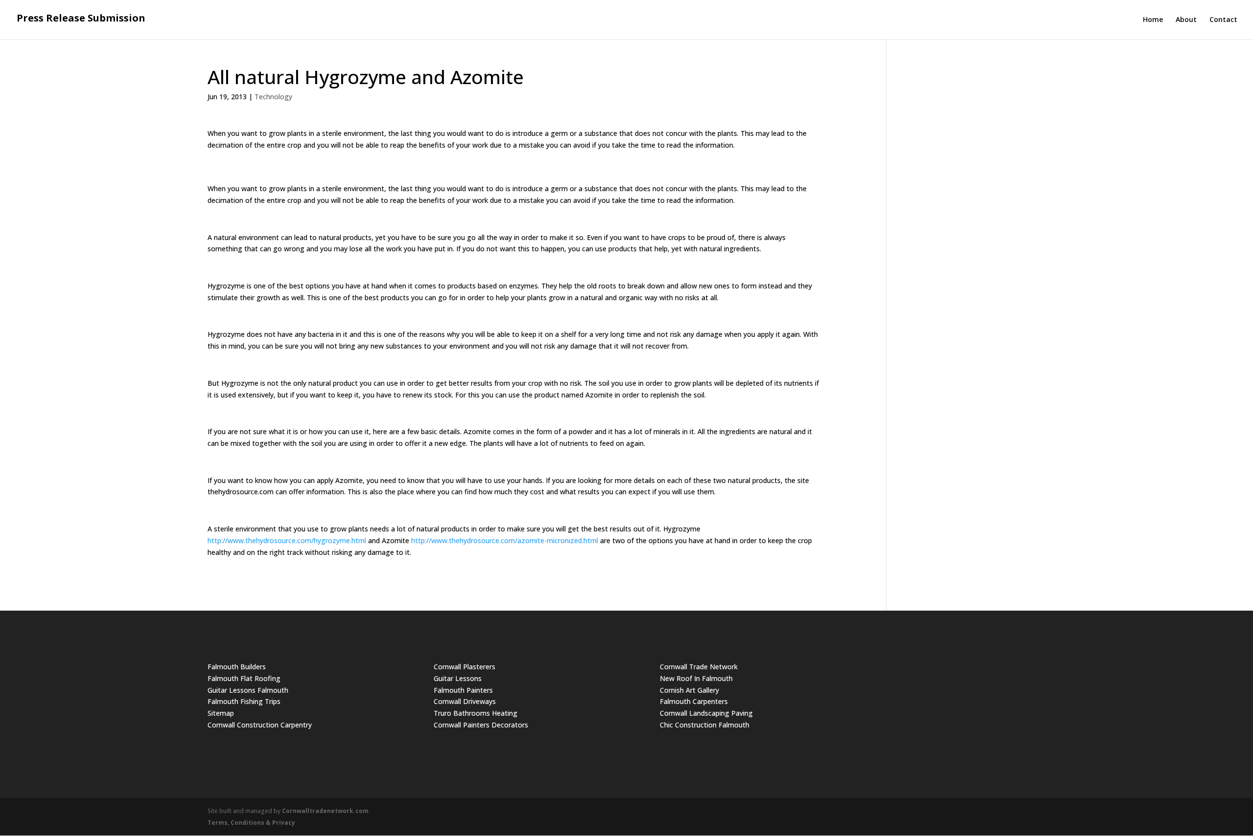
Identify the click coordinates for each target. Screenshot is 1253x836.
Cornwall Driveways (465, 701)
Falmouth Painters (463, 690)
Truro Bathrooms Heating (475, 713)
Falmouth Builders (237, 666)
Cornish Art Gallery (689, 690)
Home (1153, 20)
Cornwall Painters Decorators (481, 724)
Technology (273, 96)
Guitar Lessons (458, 678)
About (1186, 20)
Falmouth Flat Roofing (244, 678)
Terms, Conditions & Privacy (251, 822)
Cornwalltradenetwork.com (325, 811)
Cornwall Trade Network (699, 666)
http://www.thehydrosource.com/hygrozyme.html (287, 540)
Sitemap (221, 713)
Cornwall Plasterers (464, 666)
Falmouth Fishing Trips (244, 701)
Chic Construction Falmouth (704, 724)
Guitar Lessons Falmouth (248, 690)
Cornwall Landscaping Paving (706, 713)
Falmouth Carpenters (694, 701)
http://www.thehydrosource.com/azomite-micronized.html (504, 540)
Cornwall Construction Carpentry (260, 724)
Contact (1223, 20)
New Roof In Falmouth (696, 678)
